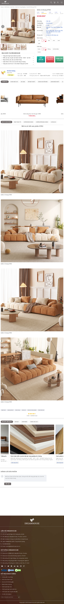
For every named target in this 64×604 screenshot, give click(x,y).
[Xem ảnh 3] (10, 47)
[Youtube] (2, 566)
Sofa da (12, 7)
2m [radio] (39, 40)
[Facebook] (24, 566)
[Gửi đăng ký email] (18, 597)
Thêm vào (59, 59)
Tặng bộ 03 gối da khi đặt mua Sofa (12, 55)
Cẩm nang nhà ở (14, 462)
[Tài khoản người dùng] (57, 2)
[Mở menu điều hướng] (62, 2)
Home (2, 7)
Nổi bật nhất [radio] (31, 81)
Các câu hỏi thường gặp (7, 582)
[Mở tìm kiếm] (51, 2)
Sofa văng (18, 410)
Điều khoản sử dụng (7, 584)
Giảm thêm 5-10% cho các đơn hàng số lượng (14, 61)
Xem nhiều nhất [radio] (55, 81)
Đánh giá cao (34, 421)
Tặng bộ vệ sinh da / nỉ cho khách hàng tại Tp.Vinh (15, 63)
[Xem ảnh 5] (24, 47)
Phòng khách (10, 410)
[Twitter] (8, 566)
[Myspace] (14, 566)
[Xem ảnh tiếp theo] (32, 26)
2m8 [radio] (39, 43)
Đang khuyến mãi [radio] (43, 81)
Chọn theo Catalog (55, 27)
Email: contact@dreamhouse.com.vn (11, 546)
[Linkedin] (17, 566)
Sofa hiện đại (41, 410)
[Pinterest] (11, 566)
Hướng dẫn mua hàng (7, 577)
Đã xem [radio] (23, 81)
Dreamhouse (49, 23)
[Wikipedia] (5, 566)
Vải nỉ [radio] (44, 49)
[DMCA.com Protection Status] (18, 570)
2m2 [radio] (49, 40)
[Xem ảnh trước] (2, 26)
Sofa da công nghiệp (20, 7)
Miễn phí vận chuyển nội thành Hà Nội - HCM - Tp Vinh (16, 57)
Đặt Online (41, 59)
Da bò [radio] (39, 49)
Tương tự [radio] (4, 81)
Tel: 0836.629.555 (6, 544)
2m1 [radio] (44, 40)
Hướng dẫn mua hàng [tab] (42, 122)
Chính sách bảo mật (7, 586)
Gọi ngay (50, 58)
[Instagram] (20, 566)
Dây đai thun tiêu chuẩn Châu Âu (53, 32)
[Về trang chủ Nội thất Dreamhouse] (5, 2)
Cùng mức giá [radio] (14, 81)
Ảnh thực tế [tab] (17, 122)
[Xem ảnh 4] (17, 47)
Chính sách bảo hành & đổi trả (9, 589)
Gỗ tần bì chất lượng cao (52, 35)
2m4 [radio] (59, 40)
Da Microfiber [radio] (56, 49)
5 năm (47, 25)
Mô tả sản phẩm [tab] (6, 122)
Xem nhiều (24, 421)
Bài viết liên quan (7, 421)
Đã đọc (17, 421)
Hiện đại (48, 21)
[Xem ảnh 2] (4, 47)
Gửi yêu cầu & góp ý (6, 594)
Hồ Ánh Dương (11, 71)
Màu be (48, 27)
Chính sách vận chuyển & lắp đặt (9, 591)
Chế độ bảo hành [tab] (28, 122)
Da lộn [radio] (39, 52)
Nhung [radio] (49, 49)
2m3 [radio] (54, 40)
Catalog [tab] (53, 122)
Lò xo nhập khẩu (50, 30)
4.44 (43, 12)
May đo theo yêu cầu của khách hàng (12, 59)
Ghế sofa (7, 7)
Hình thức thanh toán (7, 579)
